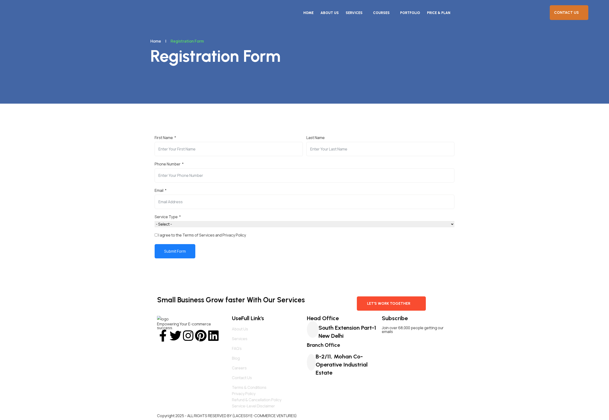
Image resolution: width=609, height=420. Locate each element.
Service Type (166, 216)
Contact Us (566, 12)
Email (159, 190)
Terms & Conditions (249, 387)
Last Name (315, 137)
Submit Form (175, 251)
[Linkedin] (213, 336)
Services (354, 13)
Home (308, 13)
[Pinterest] (201, 336)
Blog (236, 358)
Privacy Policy (243, 393)
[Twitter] (176, 336)
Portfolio (410, 13)
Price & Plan (438, 13)
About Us (329, 13)
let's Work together (388, 303)
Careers (239, 368)
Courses (381, 13)
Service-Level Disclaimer (253, 406)
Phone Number (168, 164)
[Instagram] (188, 336)
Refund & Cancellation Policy (256, 399)
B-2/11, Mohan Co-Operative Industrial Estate (342, 364)
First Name (164, 137)
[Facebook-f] (163, 336)
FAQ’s (237, 348)
